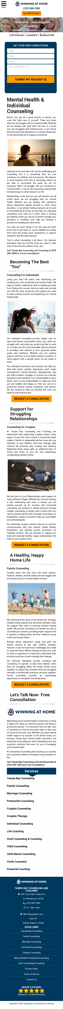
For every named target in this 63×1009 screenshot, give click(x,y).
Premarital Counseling (20, 800)
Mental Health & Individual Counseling (31, 958)
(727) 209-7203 (31, 8)
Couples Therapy (17, 816)
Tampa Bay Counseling (20, 778)
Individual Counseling (20, 823)
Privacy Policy (31, 969)
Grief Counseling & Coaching (24, 838)
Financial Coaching (18, 869)
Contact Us (32, 979)
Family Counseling (18, 785)
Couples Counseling (19, 808)
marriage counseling (42, 514)
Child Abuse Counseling (21, 854)
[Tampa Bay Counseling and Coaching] (31, 881)
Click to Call (33, 13)
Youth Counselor (17, 861)
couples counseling (16, 511)
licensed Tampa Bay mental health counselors (29, 738)
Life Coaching (15, 831)
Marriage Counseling (19, 793)
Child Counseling (17, 846)
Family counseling (16, 675)
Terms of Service (31, 974)
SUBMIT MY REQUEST (29, 79)
